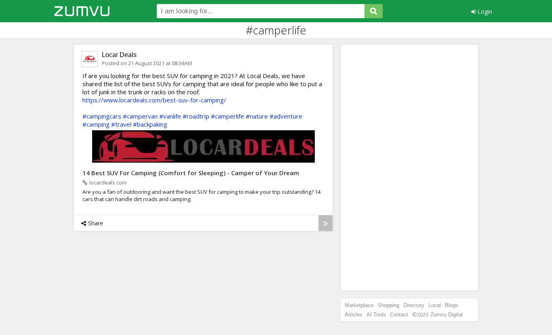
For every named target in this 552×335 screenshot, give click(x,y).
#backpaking (150, 124)
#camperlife (227, 116)
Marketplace (359, 305)
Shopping (388, 305)
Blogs (451, 305)
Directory (413, 305)
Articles (353, 314)
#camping (96, 124)
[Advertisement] (409, 167)
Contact (399, 314)
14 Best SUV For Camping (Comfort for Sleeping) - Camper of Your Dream (190, 173)
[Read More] (325, 223)
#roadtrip (196, 116)
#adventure (286, 116)
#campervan (140, 116)
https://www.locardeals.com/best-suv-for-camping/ (154, 100)
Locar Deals (119, 54)
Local (434, 305)
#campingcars (101, 116)
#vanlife (170, 116)
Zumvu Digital (446, 314)
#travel (121, 124)
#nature (257, 116)
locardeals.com (107, 182)
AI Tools (376, 314)
